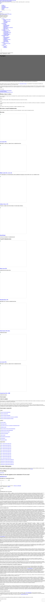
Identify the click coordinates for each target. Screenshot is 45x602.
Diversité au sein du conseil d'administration (7, 430)
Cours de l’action (6, 31)
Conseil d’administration (7, 21)
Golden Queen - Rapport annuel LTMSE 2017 (7, 461)
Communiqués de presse (7, 43)
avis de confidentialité (28, 592)
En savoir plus (2, 472)
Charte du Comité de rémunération (5, 415)
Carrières (5, 46)
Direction (5, 20)
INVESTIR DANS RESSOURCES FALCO (6, 92)
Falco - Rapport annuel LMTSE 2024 (6, 456)
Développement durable (5, 7)
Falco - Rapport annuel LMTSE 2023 (6, 454)
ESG (4, 36)
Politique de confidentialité (17, 485)
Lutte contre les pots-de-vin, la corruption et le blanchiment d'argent (10, 425)
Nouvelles (3, 8)
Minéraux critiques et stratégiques (8, 27)
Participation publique (4, 439)
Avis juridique (5, 22)
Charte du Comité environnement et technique (7, 418)
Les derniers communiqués (7, 32)
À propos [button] (3, 18)
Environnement (6, 40)
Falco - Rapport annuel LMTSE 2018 (6, 446)
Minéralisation (5, 26)
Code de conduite (3, 422)
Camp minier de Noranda (23, 83)
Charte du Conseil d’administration (5, 412)
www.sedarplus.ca (2, 536)
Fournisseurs (5, 47)
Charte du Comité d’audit (4, 413)
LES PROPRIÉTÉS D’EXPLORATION (6, 90)
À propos (3, 5)
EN (1, 2)
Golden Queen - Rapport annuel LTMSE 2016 (7, 459)
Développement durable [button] (5, 35)
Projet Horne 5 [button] (4, 23)
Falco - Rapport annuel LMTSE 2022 (6, 453)
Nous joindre (5, 45)
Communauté (5, 38)
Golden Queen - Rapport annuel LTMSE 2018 (7, 462)
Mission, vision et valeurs (7, 19)
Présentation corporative (7, 30)
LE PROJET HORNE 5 (3, 91)
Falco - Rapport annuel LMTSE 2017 (6, 445)
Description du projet (6, 25)
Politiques (1, 420)
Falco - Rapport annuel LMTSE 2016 (6, 443)
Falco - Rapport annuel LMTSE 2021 (6, 451)
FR (0, 2)
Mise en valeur (6, 28)
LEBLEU (8, 486)
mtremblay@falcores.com (24, 594)
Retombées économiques (7, 39)
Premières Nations (6, 37)
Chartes (1, 410)
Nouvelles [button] (3, 42)
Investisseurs (3, 6)
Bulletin (5, 44)
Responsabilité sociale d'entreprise (5, 436)
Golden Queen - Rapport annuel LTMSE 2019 (7, 464)
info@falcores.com (3, 476)
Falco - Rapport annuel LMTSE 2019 (6, 448)
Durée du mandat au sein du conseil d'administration (8, 428)
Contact (3, 9)
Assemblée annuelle (6, 34)
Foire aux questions (6, 41)
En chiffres (5, 24)
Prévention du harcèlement (4, 433)
